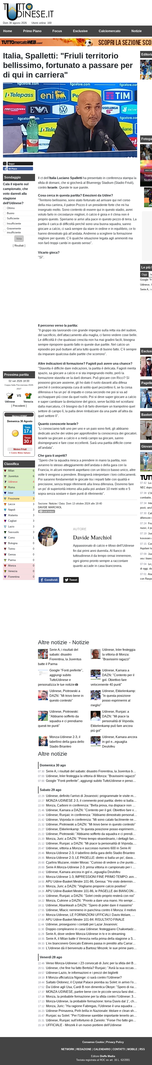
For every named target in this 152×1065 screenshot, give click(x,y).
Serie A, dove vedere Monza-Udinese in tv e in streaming (85, 934)
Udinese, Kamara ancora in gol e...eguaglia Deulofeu (119, 741)
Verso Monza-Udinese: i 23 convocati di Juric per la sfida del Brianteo (94, 963)
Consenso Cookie (93, 1042)
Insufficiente (14, 223)
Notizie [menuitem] (136, 31)
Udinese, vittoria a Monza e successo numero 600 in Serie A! (88, 848)
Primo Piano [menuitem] (32, 31)
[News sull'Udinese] (28, 12)
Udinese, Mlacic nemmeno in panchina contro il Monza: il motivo (91, 910)
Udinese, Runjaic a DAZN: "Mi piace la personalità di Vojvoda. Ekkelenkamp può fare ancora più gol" (112, 721)
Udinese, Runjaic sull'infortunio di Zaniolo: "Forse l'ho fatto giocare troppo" (98, 1020)
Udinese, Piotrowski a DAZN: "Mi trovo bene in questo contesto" (66, 695)
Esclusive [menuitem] (80, 31)
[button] (19, 239)
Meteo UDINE (19, 416)
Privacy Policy (115, 1042)
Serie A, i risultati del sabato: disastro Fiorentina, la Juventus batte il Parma (98, 771)
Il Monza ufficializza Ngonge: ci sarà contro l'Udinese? (84, 977)
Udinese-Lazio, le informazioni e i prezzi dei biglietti (82, 972)
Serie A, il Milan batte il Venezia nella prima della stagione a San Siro (94, 938)
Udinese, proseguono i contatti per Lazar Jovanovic (82, 924)
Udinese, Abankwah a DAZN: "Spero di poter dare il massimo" (89, 905)
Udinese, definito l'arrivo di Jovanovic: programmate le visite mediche (94, 796)
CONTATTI (119, 1049)
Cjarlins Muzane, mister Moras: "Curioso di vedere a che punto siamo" (95, 862)
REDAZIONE (83, 1049)
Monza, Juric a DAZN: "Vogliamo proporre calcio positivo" (86, 886)
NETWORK (67, 1049)
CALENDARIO (102, 1049)
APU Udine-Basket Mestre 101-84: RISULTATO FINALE (85, 919)
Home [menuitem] (7, 31)
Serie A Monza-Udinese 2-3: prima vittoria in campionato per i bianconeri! (97, 867)
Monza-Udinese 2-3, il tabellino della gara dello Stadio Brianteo (66, 741)
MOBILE (132, 1049)
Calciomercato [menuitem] (110, 31)
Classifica (11, 464)
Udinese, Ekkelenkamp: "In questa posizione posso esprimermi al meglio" (97, 829)
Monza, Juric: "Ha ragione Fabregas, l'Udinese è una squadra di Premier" (97, 1006)
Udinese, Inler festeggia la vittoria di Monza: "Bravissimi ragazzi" (118, 654)
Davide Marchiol (50, 507)
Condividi (51, 579)
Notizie (53, 503)
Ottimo (11, 208)
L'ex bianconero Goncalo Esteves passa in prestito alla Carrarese (92, 943)
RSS (142, 1049)
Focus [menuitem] (57, 31)
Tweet (72, 579)
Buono (10, 213)
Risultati (19, 245)
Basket (146, 414)
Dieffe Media (107, 1056)
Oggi (144, 274)
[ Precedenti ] (19, 405)
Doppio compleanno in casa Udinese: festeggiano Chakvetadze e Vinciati (97, 929)
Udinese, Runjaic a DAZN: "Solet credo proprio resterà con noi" (90, 895)
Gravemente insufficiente (14, 230)
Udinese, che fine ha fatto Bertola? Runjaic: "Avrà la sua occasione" (93, 968)
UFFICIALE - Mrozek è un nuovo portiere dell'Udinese (84, 1025)
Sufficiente (13, 218)
